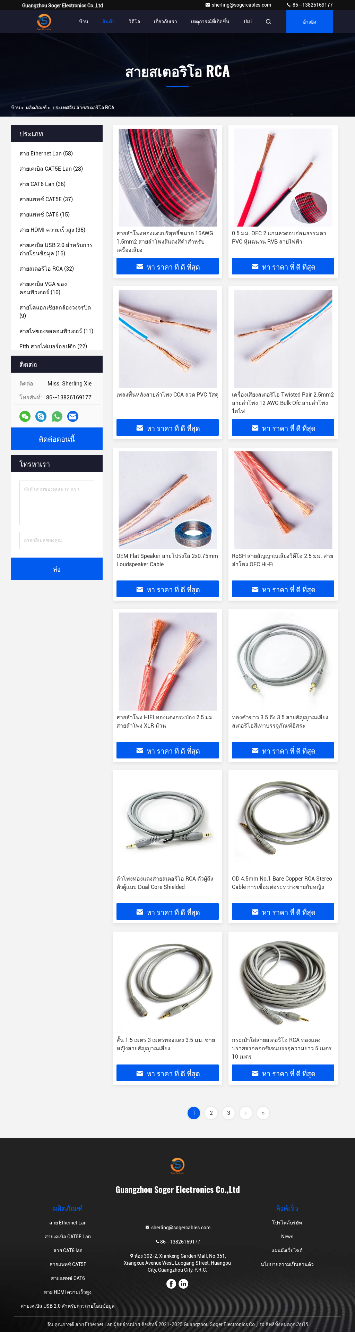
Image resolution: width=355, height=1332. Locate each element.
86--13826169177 (312, 5)
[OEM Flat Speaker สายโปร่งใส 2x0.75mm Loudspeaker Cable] (167, 500)
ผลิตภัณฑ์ (36, 107)
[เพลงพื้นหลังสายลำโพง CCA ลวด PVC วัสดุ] (167, 339)
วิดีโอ (134, 21)
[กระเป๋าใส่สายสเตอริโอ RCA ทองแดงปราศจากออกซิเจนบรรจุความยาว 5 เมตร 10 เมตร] (283, 984)
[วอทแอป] (57, 416)
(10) (43, 288)
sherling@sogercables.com (242, 5)
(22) (53, 346)
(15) (44, 214)
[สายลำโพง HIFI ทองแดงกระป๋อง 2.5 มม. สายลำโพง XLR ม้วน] (167, 661)
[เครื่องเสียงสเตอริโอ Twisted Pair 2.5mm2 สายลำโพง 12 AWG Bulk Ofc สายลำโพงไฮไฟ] (283, 339)
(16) (56, 249)
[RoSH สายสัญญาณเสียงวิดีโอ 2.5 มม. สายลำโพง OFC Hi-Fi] (283, 500)
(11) (56, 331)
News (287, 1236)
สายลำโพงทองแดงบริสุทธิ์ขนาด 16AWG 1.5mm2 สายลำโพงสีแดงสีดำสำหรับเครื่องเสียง (164, 241)
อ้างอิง (309, 21)
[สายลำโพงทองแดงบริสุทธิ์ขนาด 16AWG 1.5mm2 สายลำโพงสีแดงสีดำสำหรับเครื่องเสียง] (167, 177)
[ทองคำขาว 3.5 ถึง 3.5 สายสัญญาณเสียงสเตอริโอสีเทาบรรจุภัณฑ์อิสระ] (283, 661)
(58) (46, 153)
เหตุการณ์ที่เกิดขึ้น (210, 21)
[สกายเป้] (40, 416)
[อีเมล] (72, 416)
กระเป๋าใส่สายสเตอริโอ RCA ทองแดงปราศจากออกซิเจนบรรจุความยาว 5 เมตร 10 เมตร (282, 1048)
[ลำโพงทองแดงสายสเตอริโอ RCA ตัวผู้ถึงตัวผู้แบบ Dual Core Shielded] (167, 823)
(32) (46, 268)
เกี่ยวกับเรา (165, 21)
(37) (46, 199)
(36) (42, 184)
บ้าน (83, 21)
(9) (55, 311)
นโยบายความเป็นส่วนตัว (287, 1264)
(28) (51, 169)
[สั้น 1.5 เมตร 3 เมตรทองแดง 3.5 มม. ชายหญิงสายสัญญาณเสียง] (167, 984)
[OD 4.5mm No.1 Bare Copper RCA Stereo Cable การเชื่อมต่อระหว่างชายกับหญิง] (283, 823)
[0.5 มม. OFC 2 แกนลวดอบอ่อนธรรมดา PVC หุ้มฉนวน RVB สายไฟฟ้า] (283, 177)
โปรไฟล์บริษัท (287, 1222)
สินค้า (108, 21)
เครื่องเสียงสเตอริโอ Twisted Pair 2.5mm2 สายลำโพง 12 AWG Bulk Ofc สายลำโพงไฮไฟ (283, 403)
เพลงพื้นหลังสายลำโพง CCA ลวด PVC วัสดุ (167, 394)
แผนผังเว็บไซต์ (287, 1250)
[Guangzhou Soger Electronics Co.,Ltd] (44, 21)
